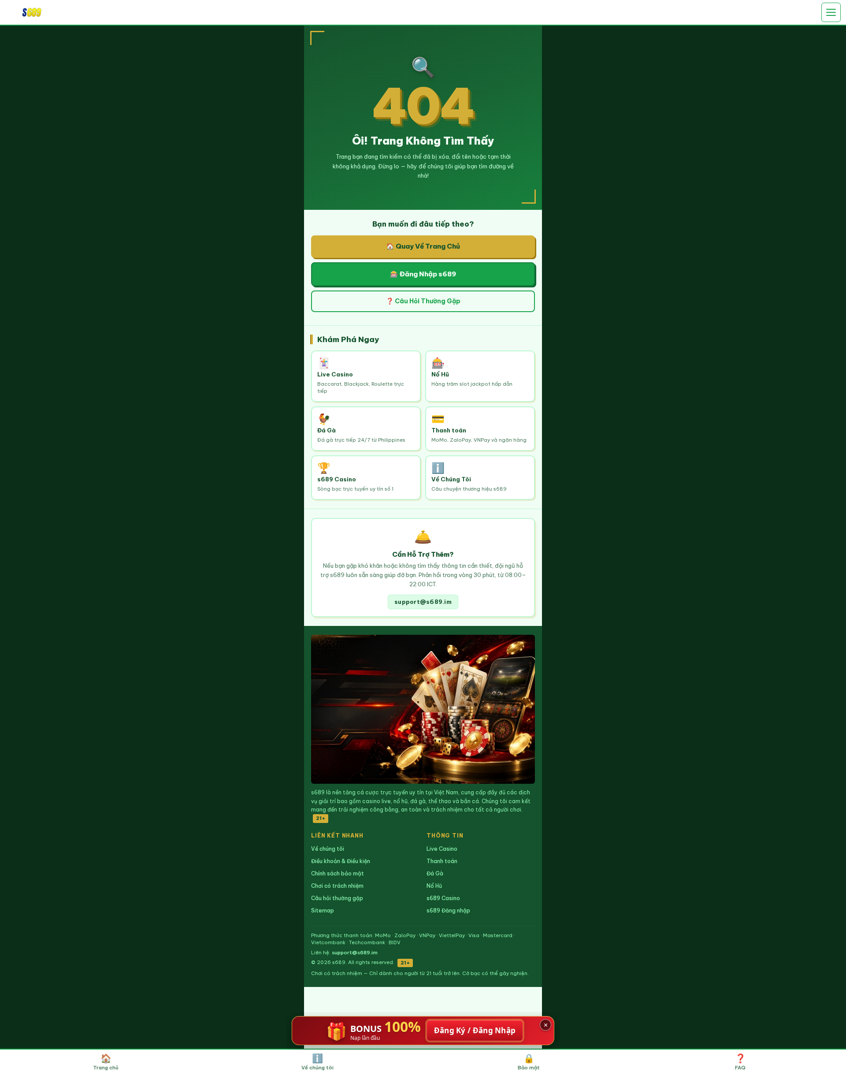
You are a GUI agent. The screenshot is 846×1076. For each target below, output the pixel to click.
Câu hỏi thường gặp (337, 898)
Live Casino (442, 848)
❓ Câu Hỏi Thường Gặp (423, 301)
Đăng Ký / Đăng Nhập (475, 1030)
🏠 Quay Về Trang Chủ (423, 246)
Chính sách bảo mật (337, 873)
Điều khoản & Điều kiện (340, 861)
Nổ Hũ (434, 885)
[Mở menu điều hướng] (831, 12)
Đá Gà (435, 873)
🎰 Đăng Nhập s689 (423, 274)
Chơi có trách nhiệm (337, 885)
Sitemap (322, 910)
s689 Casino (443, 898)
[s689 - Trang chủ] (31, 12)
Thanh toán (442, 861)
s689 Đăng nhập (448, 910)
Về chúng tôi (327, 848)
